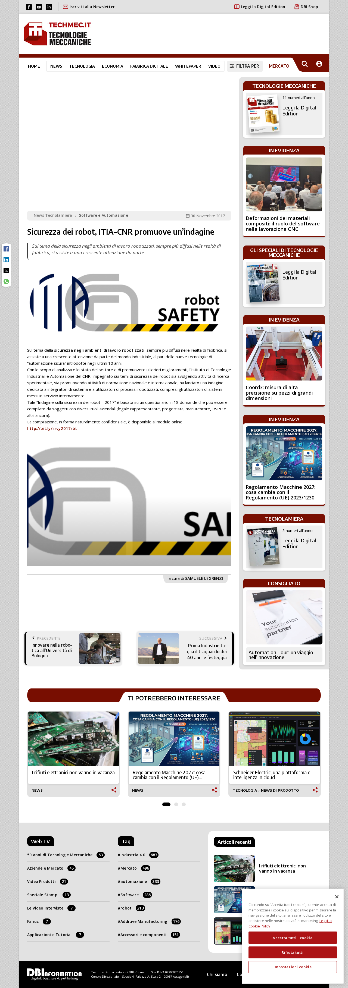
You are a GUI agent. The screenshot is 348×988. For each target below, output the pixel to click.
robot (132, 908)
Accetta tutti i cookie (292, 937)
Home (34, 66)
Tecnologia (82, 66)
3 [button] (184, 803)
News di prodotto (280, 790)
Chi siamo (217, 974)
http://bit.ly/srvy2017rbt (52, 428)
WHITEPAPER (188, 66)
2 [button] (176, 803)
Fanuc (37, 921)
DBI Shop (309, 6)
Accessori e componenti (149, 934)
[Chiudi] (337, 897)
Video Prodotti (46, 881)
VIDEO (214, 66)
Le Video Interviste (50, 908)
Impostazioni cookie (293, 966)
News (56, 66)
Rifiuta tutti (293, 952)
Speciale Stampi (48, 894)
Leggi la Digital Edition (263, 6)
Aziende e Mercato (50, 868)
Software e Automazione (103, 215)
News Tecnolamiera (53, 215)
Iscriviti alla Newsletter (92, 6)
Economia (112, 66)
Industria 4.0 (138, 854)
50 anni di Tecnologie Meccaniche (65, 854)
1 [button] (166, 803)
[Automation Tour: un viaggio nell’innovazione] (284, 617)
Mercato (134, 868)
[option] (129, 505)
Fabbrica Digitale (149, 66)
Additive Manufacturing (149, 921)
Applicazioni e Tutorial (54, 934)
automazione (139, 881)
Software (135, 894)
